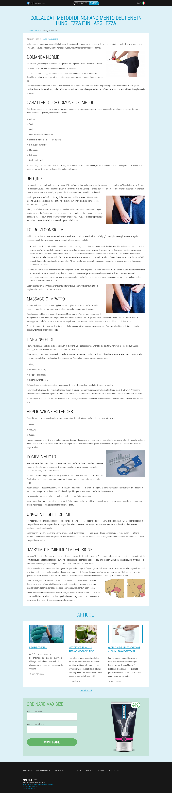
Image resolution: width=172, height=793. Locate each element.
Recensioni (59, 770)
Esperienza (27, 770)
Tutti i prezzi (113, 770)
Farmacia (89, 770)
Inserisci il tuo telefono (35, 724)
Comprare (52, 742)
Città (70, 770)
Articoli (79, 770)
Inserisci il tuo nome (34, 711)
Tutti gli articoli (86, 690)
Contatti (101, 770)
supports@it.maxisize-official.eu (34, 782)
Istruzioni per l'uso (43, 770)
